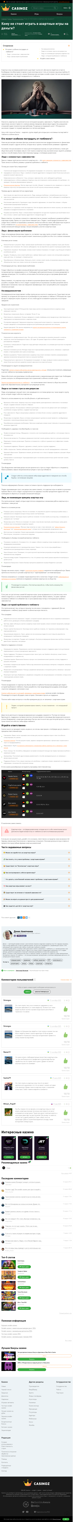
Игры (37, 14)
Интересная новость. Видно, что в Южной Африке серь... (23, 1241)
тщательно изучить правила (34, 570)
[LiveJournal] (18, 917)
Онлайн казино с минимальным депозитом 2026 (16, 1331)
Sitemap (4, 1471)
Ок (66, 1519)
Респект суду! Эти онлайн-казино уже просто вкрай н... (23, 1189)
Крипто (31, 1393)
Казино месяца (34, 1406)
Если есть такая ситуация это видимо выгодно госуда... (23, 1233)
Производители (34, 1386)
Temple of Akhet (22, 1271)
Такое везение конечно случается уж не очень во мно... (23, 1197)
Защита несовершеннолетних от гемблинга (15, 382)
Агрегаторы (33, 1399)
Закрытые (4, 1393)
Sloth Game (21, 1261)
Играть (8, 1157)
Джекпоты (4, 1396)
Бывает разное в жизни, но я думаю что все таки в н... (22, 1211)
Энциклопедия (6, 1430)
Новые (3, 1386)
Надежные (4, 1399)
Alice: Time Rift (22, 1302)
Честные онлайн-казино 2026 (11, 1334)
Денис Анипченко (15, 34)
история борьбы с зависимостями (27, 225)
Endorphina (21, 1263)
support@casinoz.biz (64, 1)
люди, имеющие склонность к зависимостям (56, 160)
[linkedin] (15, 936)
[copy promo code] (28, 1153)
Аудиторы (32, 1415)
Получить (32, 1359)
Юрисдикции (33, 1409)
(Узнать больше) (57, 1519)
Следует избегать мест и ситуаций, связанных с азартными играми (23, 693)
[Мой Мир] (21, 917)
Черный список (6, 1389)
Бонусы (60, 14)
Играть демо (25, 1267)
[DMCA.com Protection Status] (35, 1506)
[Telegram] (26, 917)
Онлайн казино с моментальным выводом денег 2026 (18, 1328)
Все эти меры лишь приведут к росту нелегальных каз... (23, 1248)
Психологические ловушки (12, 527)
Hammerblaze (22, 1281)
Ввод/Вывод (33, 1389)
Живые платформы (35, 1396)
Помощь (4, 1459)
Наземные (32, 1402)
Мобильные (32, 1419)
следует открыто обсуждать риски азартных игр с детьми (27, 370)
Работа (58, 1389)
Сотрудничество (61, 1386)
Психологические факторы (12, 185)
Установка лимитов (9, 740)
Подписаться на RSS (43, 1512)
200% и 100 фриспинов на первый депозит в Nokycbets (34, 1362)
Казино (14, 14)
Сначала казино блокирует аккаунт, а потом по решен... (23, 1182)
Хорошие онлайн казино (9, 1325)
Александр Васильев (22, 970)
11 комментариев (55, 34)
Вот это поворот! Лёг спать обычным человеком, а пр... (23, 1219)
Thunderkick (21, 1273)
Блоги (31, 1422)
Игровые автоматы (7, 1402)
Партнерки (59, 1393)
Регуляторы (33, 1412)
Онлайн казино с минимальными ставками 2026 (16, 1337)
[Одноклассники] (24, 917)
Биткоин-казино (6, 1427)
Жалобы (31, 1425)
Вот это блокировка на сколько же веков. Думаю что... (23, 1204)
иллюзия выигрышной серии (22, 529)
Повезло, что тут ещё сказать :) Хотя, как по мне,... (21, 1226)
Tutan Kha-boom (22, 1292)
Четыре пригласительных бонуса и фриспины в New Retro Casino (37, 1352)
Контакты (4, 1462)
